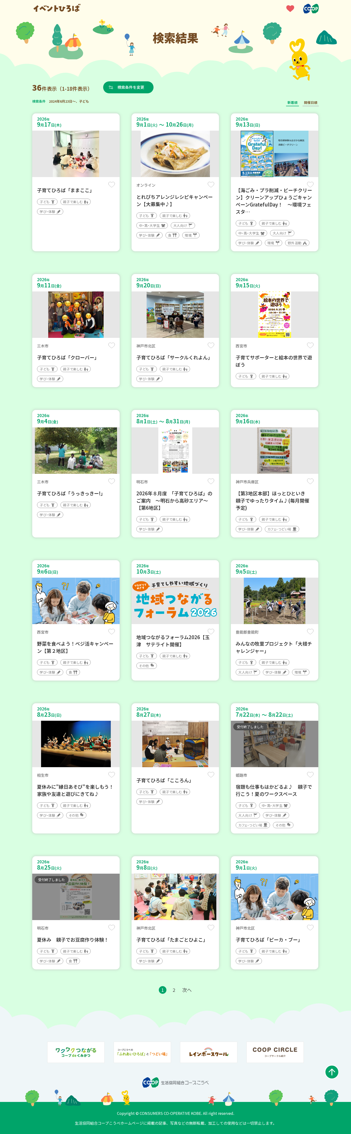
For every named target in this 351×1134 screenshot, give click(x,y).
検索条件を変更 (130, 87)
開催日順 (310, 102)
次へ (187, 989)
